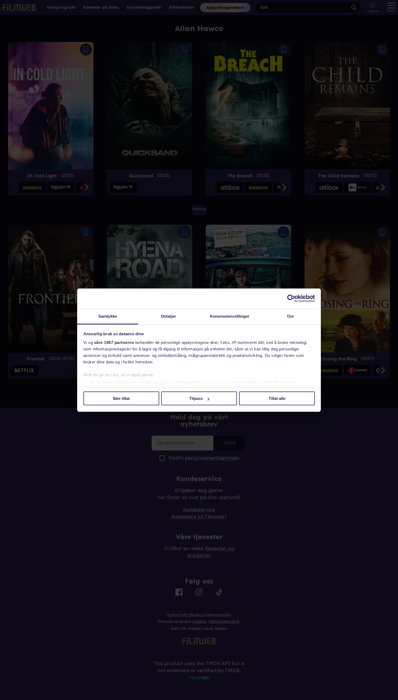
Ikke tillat (121, 398)
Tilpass (196, 398)
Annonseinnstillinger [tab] (230, 316)
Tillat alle (277, 398)
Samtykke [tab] (107, 316)
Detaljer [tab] (168, 316)
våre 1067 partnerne (114, 342)
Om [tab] (290, 316)
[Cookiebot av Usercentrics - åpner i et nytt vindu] (291, 298)
